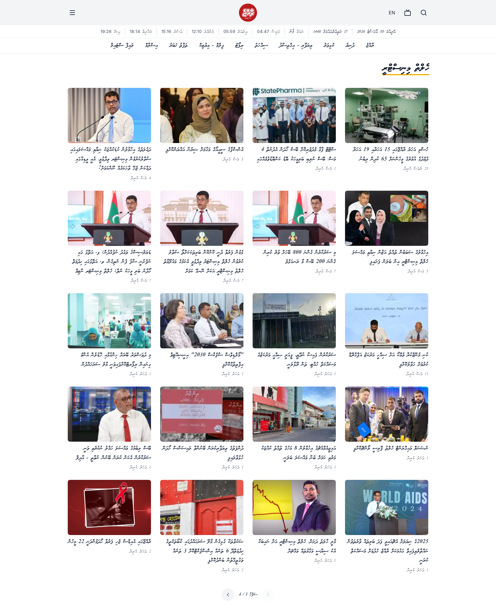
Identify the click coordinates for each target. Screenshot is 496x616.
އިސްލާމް (151, 45)
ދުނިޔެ (350, 45)
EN (392, 13)
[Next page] (228, 594)
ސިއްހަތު (261, 45)
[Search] (423, 12)
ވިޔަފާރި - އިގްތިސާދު (295, 45)
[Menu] (72, 12)
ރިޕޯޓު (239, 45)
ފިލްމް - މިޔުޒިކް (211, 45)
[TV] (407, 12)
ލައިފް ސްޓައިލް (122, 45)
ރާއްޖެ (370, 45)
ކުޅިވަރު (329, 45)
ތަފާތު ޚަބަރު (178, 45)
